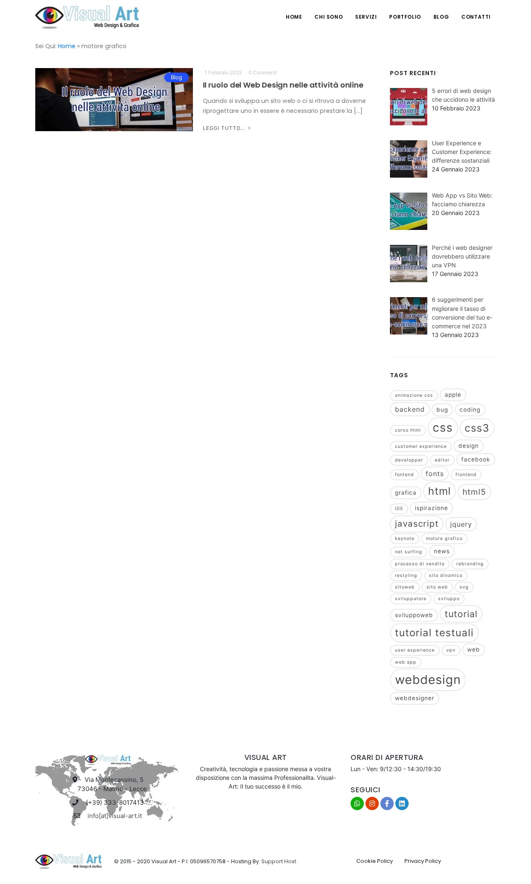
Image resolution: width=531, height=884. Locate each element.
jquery (461, 524)
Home (67, 46)
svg (464, 587)
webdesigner (414, 698)
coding (470, 409)
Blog (441, 16)
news (442, 551)
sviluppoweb (414, 615)
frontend (466, 474)
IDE (399, 508)
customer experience (421, 446)
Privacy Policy (422, 861)
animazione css (414, 395)
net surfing (408, 551)
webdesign (428, 679)
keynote (404, 538)
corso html (408, 430)
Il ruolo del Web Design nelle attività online (283, 85)
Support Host (278, 861)
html (439, 491)
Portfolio (405, 16)
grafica (406, 492)
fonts (435, 473)
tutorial (461, 613)
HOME (294, 16)
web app (406, 662)
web (473, 649)
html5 (474, 492)
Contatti (476, 16)
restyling (406, 575)
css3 (477, 428)
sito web (437, 587)
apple (453, 394)
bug (442, 409)
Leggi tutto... (225, 128)
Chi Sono (328, 16)
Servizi (366, 16)
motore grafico (444, 538)
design (468, 445)
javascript (416, 523)
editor (442, 460)
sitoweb (405, 587)
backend (410, 409)
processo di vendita (420, 564)
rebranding (470, 564)
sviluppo (449, 598)
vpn (450, 650)
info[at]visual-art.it (115, 816)
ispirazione (431, 508)
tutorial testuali (434, 633)
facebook (475, 459)
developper (409, 460)
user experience (415, 650)
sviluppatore (410, 598)
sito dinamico (446, 575)
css (443, 427)
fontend (404, 474)
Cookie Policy (374, 861)
